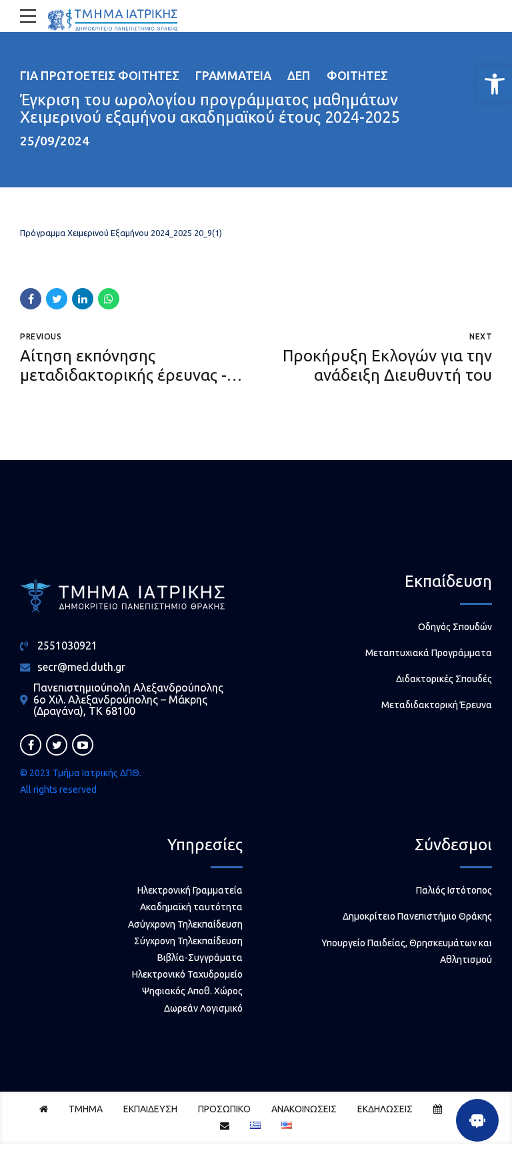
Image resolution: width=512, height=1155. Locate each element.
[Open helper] (477, 1120)
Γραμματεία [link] (233, 75)
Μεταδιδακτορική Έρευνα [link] (436, 705)
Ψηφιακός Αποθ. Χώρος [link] (192, 991)
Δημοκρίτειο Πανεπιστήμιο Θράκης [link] (417, 916)
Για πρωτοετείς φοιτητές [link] (99, 75)
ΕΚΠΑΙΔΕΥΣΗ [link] (150, 1109)
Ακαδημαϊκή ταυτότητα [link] (191, 907)
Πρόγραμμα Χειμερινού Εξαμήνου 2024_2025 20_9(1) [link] (121, 232)
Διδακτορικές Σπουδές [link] (444, 679)
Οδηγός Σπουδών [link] (455, 627)
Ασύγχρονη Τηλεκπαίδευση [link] (185, 924)
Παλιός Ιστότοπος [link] (454, 890)
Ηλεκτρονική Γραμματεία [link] (190, 890)
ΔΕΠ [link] (299, 75)
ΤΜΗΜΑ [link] (86, 1109)
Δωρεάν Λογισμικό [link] (203, 1008)
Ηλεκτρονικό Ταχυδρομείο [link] (187, 974)
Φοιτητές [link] (357, 75)
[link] (494, 84)
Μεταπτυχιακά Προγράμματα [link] (428, 653)
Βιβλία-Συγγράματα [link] (200, 957)
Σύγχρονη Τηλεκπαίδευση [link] (188, 941)
